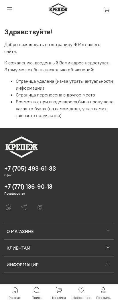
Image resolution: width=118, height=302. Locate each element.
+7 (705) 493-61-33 (30, 168)
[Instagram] (40, 207)
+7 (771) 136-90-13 (28, 186)
